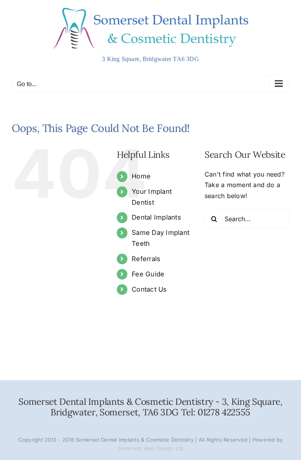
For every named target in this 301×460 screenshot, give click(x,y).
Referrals (146, 259)
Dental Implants (156, 217)
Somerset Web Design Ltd (150, 448)
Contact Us (149, 289)
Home (141, 176)
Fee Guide (148, 274)
